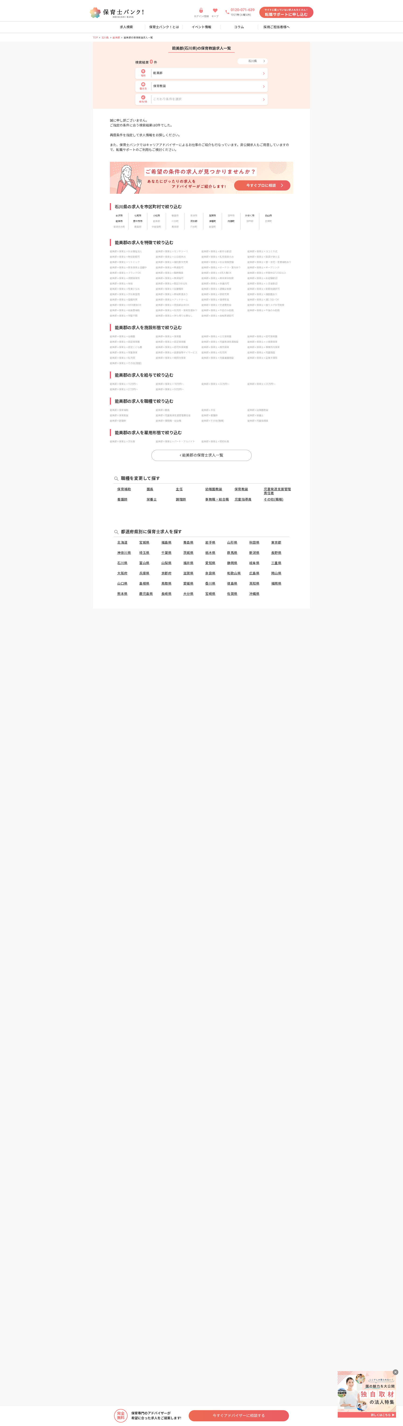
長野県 (276, 553)
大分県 (188, 594)
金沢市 (119, 215)
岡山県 (276, 573)
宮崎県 (210, 594)
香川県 (210, 583)
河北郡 (193, 221)
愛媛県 (188, 583)
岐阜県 (254, 563)
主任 (179, 489)
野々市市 (137, 221)
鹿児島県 (146, 594)
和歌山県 (234, 573)
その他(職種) (273, 499)
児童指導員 (243, 499)
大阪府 (122, 573)
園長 (150, 489)
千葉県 (166, 553)
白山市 (268, 215)
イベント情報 (201, 27)
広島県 (254, 573)
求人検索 (126, 27)
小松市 (156, 215)
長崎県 (166, 594)
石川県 (105, 37)
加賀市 (212, 215)
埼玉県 (144, 553)
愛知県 (210, 563)
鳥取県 (166, 583)
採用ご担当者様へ (277, 27)
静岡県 (232, 563)
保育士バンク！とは (164, 27)
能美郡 (116, 37)
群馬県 (232, 553)
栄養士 (152, 499)
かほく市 (249, 215)
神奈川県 (124, 553)
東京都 (276, 542)
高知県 (254, 583)
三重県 (276, 563)
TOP (95, 37)
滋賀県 (188, 573)
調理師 (181, 499)
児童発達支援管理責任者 (277, 491)
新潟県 (254, 553)
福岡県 (276, 583)
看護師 (122, 499)
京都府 (166, 573)
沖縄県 (254, 594)
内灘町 (231, 221)
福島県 (166, 542)
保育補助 (124, 489)
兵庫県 (144, 573)
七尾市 (137, 215)
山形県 (232, 542)
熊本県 (122, 594)
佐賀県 (232, 594)
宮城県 (144, 542)
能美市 (119, 221)
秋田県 (254, 542)
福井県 (188, 563)
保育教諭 (241, 489)
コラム (239, 27)
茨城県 (188, 553)
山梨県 (166, 563)
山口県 (122, 583)
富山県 (144, 563)
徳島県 (232, 583)
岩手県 (210, 542)
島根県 (144, 583)
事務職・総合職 (217, 499)
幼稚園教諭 (213, 489)
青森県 (188, 542)
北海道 (122, 542)
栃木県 (210, 553)
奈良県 (210, 573)
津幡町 (212, 221)
